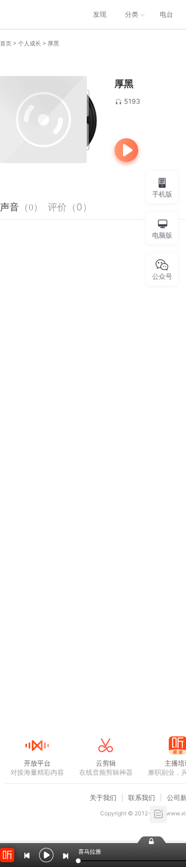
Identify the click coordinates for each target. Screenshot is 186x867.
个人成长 (29, 43)
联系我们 (141, 797)
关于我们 (103, 797)
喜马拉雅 (36, 14)
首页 (5, 43)
